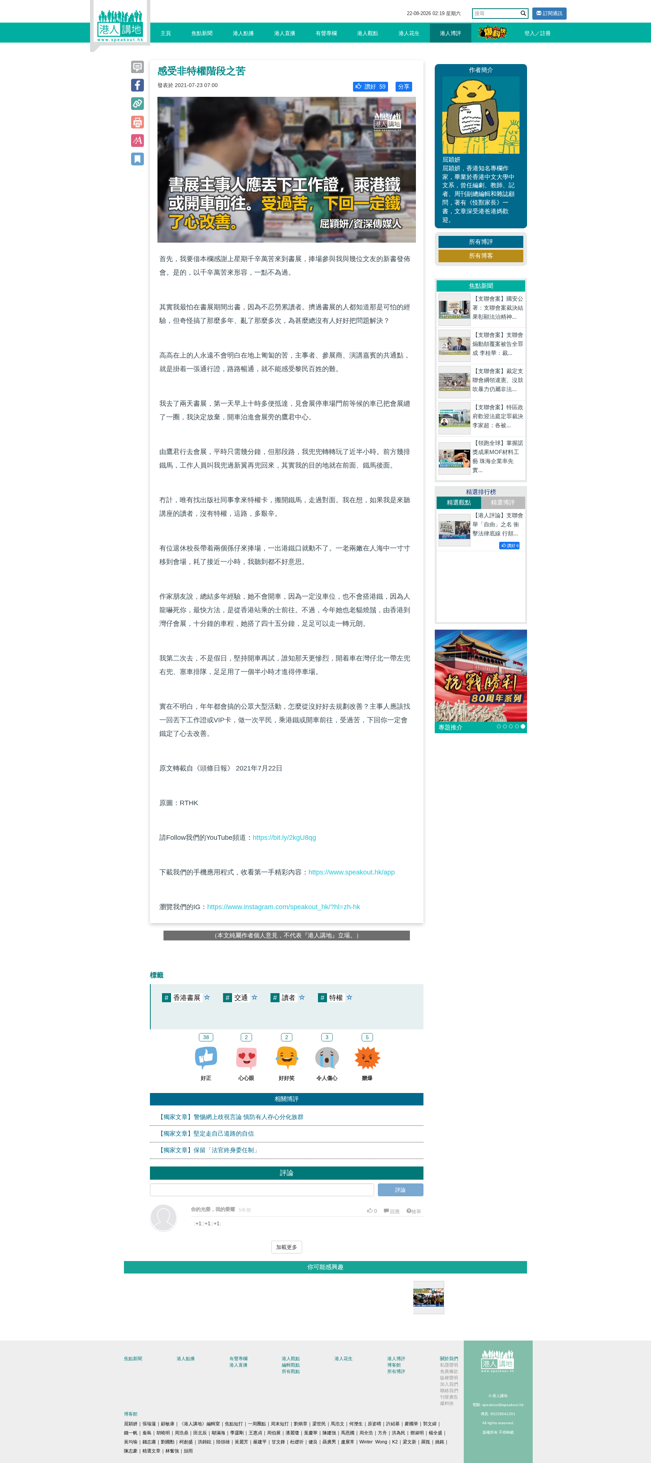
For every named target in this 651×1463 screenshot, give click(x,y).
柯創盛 (186, 1442)
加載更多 (286, 1247)
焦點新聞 (201, 33)
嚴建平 (260, 1442)
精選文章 (151, 1451)
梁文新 (409, 1442)
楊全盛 (435, 1432)
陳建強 (329, 1432)
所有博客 (481, 255)
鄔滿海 (218, 1432)
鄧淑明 (417, 1432)
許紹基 (393, 1423)
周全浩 (366, 1432)
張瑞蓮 (149, 1423)
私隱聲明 (449, 1365)
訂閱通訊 (551, 13)
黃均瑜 (131, 1442)
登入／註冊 (537, 33)
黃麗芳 (241, 1442)
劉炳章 (300, 1423)
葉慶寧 (311, 1432)
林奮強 (172, 1451)
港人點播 (243, 33)
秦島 (146, 1432)
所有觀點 (291, 1371)
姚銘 (439, 1442)
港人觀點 (367, 33)
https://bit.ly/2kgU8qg (284, 837)
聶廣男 (329, 1442)
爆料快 (447, 1403)
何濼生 (356, 1423)
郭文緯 (430, 1423)
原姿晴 (374, 1423)
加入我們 (449, 1384)
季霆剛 (237, 1432)
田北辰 (200, 1432)
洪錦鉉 (204, 1442)
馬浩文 (337, 1423)
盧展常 (348, 1442)
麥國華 (411, 1423)
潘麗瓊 (292, 1432)
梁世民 (319, 1423)
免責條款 (449, 1371)
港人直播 (284, 33)
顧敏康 (167, 1423)
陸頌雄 (223, 1442)
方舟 (382, 1432)
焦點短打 (234, 1423)
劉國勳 (167, 1442)
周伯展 (274, 1432)
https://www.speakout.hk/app (352, 872)
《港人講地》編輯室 (199, 1423)
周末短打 (280, 1423)
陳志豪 (131, 1451)
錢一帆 (131, 1432)
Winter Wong (373, 1442)
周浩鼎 (181, 1432)
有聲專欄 (326, 33)
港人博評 (450, 33)
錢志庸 (149, 1442)
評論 (400, 1190)
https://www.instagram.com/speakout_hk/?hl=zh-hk (283, 907)
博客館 (394, 1365)
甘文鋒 (278, 1442)
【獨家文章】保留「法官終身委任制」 (208, 1150)
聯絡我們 (449, 1390)
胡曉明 (163, 1432)
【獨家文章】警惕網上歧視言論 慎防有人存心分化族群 (230, 1117)
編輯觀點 (291, 1365)
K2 (395, 1442)
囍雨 (188, 1451)
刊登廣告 (449, 1397)
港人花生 (409, 33)
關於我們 (449, 1358)
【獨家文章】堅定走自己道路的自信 (205, 1133)
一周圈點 (257, 1423)
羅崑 (425, 1442)
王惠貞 (255, 1432)
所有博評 (481, 241)
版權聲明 (449, 1377)
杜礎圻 (297, 1442)
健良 (313, 1442)
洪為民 (398, 1432)
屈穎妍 (131, 1423)
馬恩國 (348, 1432)
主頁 (165, 33)
